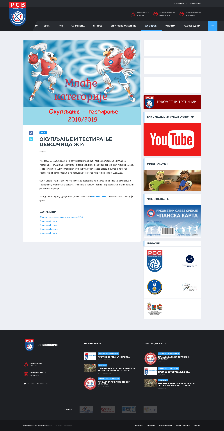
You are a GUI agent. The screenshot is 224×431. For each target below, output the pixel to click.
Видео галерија (183, 425)
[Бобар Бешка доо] (129, 409)
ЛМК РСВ (97, 26)
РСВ (61, 26)
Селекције (150, 26)
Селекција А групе (48, 221)
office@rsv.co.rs (165, 15)
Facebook (179, 3)
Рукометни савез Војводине (35, 425)
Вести (47, 26)
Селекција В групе (48, 229)
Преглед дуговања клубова (114, 357)
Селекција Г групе (48, 233)
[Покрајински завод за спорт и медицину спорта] (86, 409)
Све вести (151, 425)
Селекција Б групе (48, 225)
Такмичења (78, 26)
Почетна (138, 425)
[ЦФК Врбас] (150, 409)
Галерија (170, 26)
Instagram (196, 3)
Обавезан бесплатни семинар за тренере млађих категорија (116, 369)
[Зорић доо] (108, 409)
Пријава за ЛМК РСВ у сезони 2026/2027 (114, 383)
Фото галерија (165, 425)
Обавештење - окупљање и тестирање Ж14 (60, 217)
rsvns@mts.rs (190, 15)
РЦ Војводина (192, 26)
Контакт (197, 425)
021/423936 (140, 15)
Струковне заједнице (123, 26)
